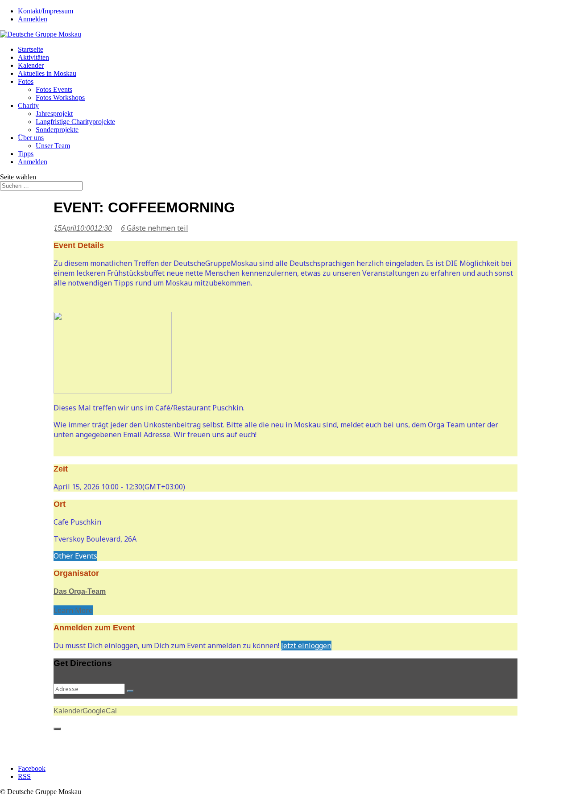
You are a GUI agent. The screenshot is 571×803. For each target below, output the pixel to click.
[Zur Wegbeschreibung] (130, 691)
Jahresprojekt (54, 113)
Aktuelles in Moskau (47, 73)
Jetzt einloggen (306, 645)
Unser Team (53, 145)
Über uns (31, 137)
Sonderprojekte (57, 129)
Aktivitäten (33, 57)
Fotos (25, 81)
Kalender (31, 65)
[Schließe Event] (57, 729)
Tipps (25, 153)
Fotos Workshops (60, 97)
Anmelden (32, 19)
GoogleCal (100, 711)
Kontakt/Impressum (45, 11)
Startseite (30, 49)
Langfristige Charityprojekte (75, 121)
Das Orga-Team (80, 591)
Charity (28, 105)
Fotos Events (54, 89)
